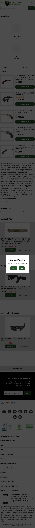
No (22, 268)
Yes (13, 268)
